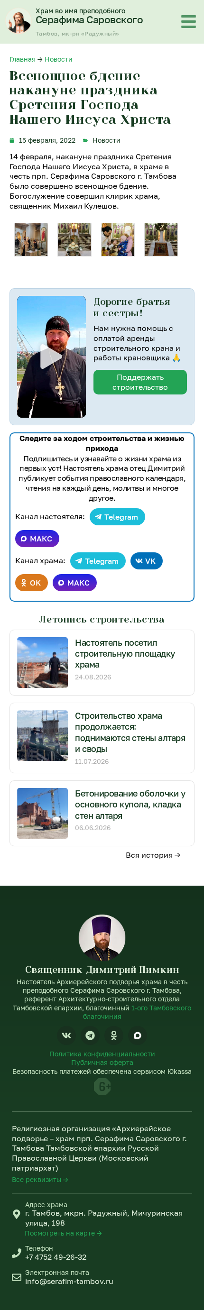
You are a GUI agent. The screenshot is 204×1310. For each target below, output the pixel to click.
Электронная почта (57, 1272)
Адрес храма (46, 1204)
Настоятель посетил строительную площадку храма (125, 653)
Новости (59, 59)
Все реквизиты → (40, 1179)
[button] (51, 356)
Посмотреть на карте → (63, 1233)
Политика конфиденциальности (102, 1054)
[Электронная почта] (16, 1277)
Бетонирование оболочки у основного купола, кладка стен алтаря (130, 804)
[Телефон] (16, 1253)
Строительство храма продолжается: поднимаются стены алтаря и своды (130, 732)
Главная (22, 59)
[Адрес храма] (16, 1214)
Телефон (39, 1248)
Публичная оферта (102, 1062)
